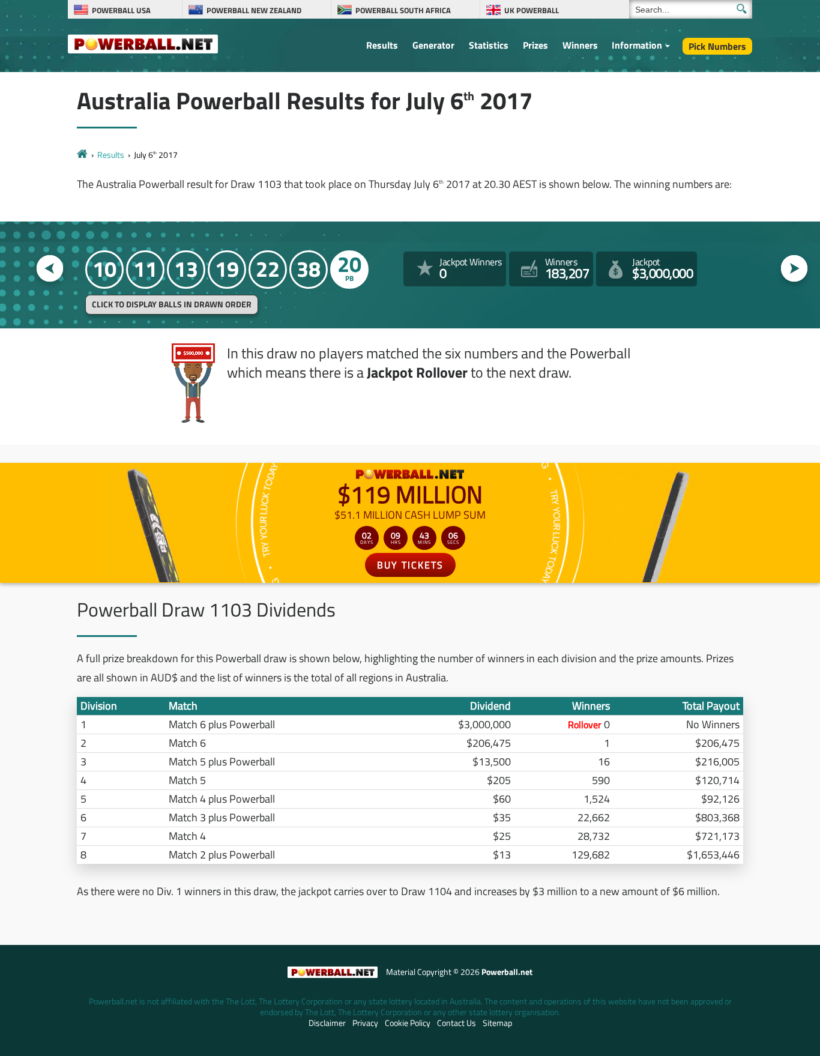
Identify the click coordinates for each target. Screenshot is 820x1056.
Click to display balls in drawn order (172, 304)
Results (382, 45)
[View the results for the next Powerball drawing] (794, 269)
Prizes (535, 45)
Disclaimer (327, 1023)
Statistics (488, 45)
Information (637, 45)
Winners (580, 45)
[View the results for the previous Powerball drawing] (50, 269)
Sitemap (497, 1023)
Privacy (365, 1023)
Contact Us (456, 1023)
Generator (433, 45)
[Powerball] (82, 154)
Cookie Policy (407, 1023)
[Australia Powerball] (143, 43)
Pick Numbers (717, 46)
